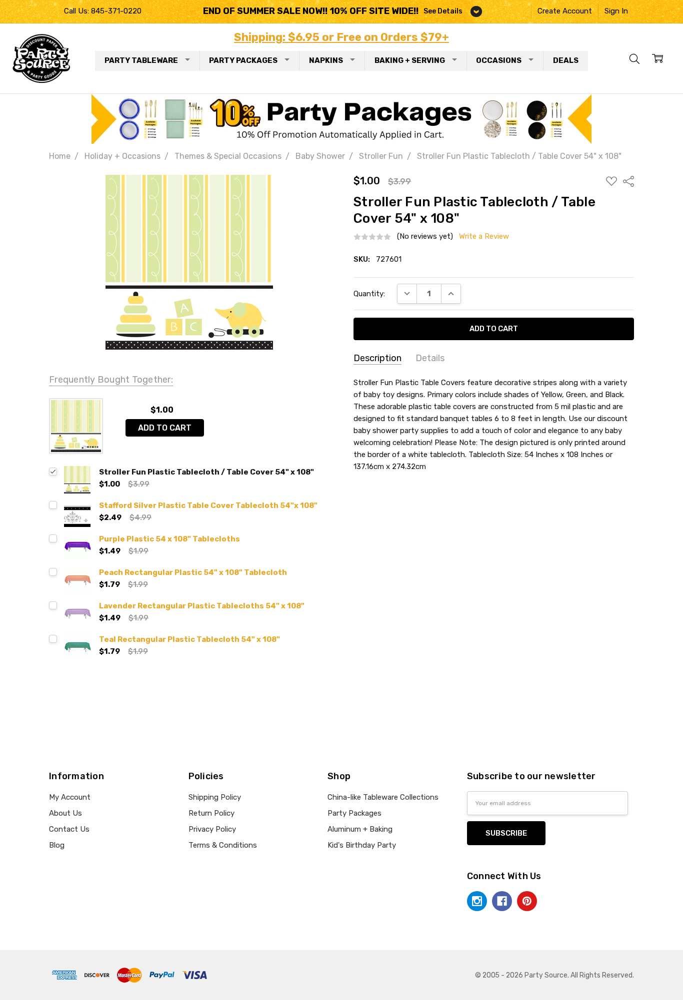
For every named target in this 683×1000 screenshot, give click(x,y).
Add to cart (165, 428)
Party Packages (243, 60)
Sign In (616, 10)
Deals (565, 60)
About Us (65, 813)
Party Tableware (141, 60)
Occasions (499, 60)
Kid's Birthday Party (362, 845)
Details (430, 358)
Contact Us (69, 829)
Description (378, 358)
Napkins (326, 60)
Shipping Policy (214, 797)
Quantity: (369, 293)
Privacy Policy (212, 829)
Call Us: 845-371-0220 (103, 10)
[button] (342, 119)
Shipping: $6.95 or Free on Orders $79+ (341, 37)
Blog (56, 845)
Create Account (565, 10)
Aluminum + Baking (360, 829)
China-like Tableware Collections (383, 797)
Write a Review (484, 236)
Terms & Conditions (222, 845)
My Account (69, 797)
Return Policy (211, 813)
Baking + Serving (409, 60)
